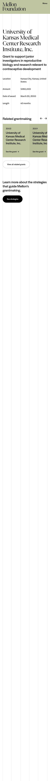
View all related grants (16, 164)
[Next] (45, 118)
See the (11, 151)
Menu (45, 3)
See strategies (12, 199)
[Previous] (41, 118)
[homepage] (14, 6)
